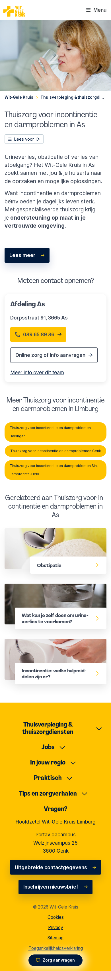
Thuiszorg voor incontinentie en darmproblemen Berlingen (50, 432)
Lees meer (22, 255)
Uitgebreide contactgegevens (51, 867)
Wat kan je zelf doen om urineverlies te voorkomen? (51, 591)
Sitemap (55, 937)
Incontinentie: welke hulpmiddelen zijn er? (54, 643)
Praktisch (48, 778)
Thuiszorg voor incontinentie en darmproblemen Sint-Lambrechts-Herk (55, 470)
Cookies (56, 917)
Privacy (55, 927)
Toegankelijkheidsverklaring (55, 948)
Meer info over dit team (37, 372)
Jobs (48, 747)
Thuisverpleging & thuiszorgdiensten (47, 728)
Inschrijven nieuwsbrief (50, 887)
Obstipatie (17, 532)
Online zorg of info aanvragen (50, 355)
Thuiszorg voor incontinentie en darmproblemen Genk (55, 451)
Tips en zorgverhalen (48, 793)
